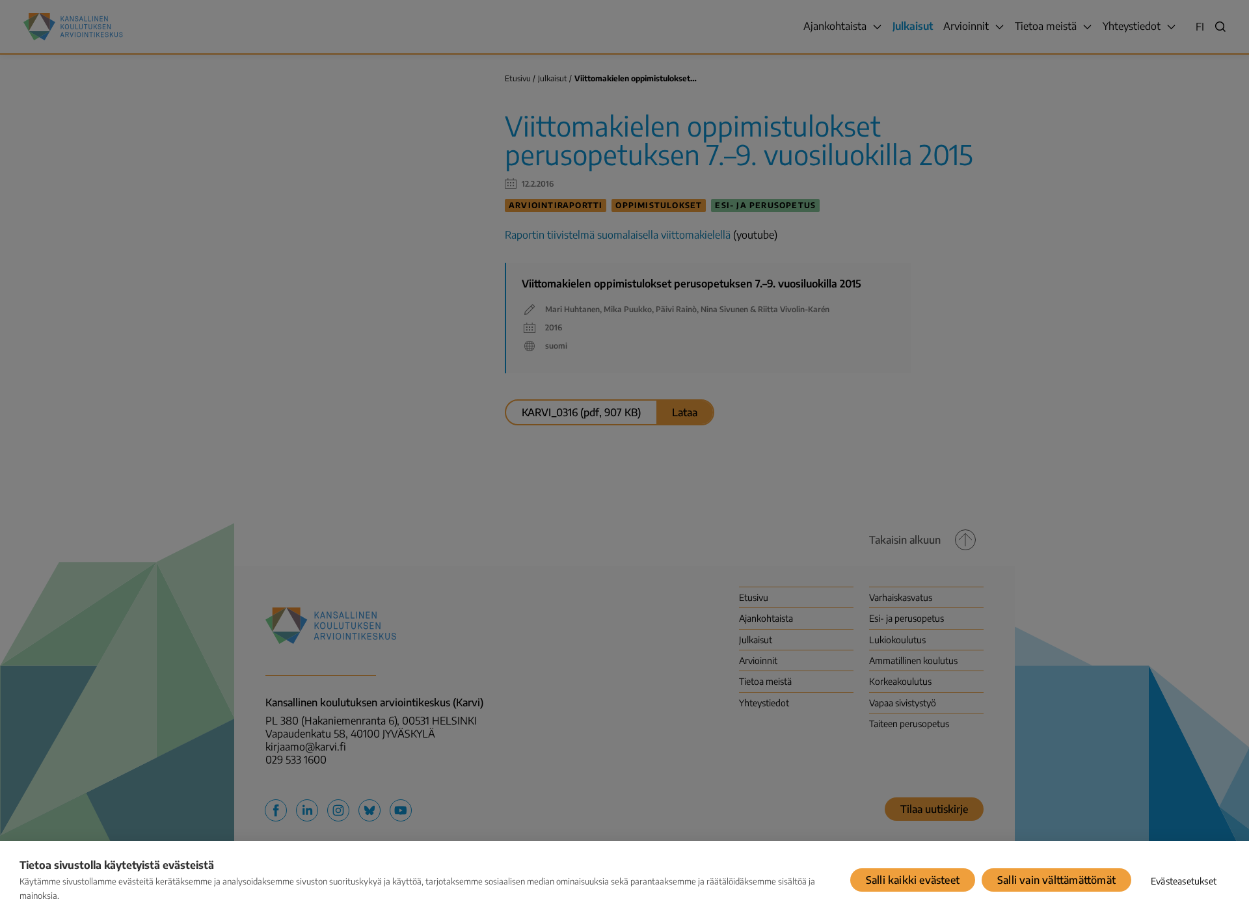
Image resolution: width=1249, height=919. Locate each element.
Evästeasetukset (1183, 880)
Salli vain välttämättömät (1056, 879)
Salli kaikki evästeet (913, 879)
